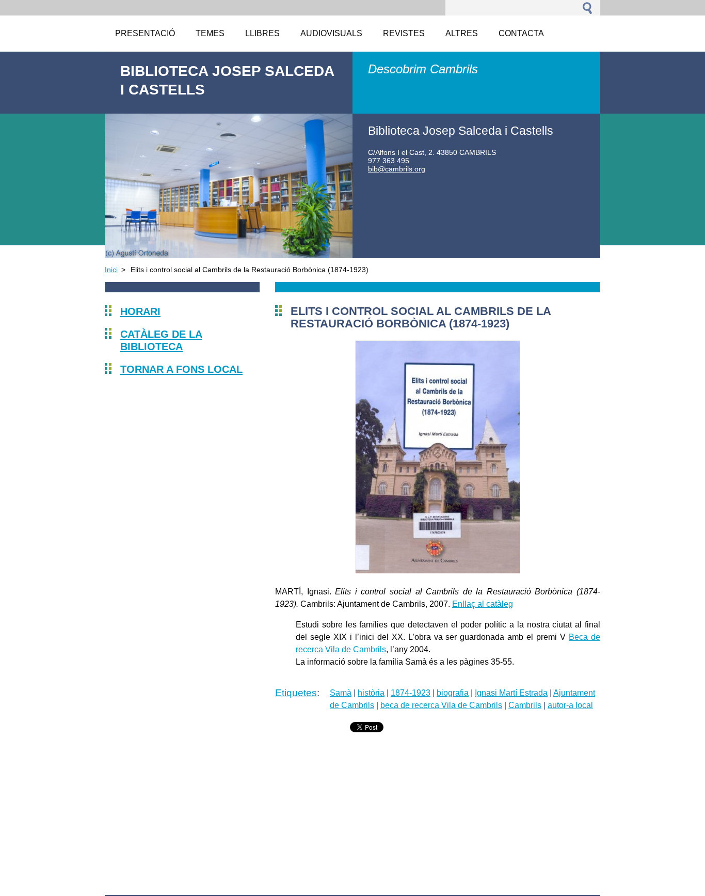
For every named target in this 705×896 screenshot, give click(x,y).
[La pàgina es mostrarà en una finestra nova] (437, 571)
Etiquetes (296, 692)
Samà (340, 692)
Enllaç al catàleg (482, 604)
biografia (453, 692)
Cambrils (524, 705)
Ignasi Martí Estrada (511, 692)
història (371, 692)
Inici (111, 269)
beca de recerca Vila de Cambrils (441, 705)
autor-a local (570, 705)
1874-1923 (410, 692)
